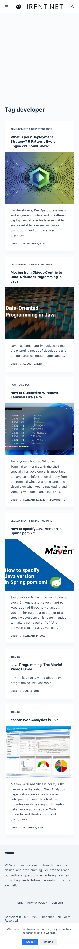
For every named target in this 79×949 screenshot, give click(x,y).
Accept (30, 941)
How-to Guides (20, 384)
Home (19, 902)
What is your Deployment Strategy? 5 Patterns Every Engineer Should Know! (33, 141)
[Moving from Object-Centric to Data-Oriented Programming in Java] (39, 313)
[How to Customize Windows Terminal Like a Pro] (39, 429)
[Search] (72, 6)
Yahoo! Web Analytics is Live (35, 720)
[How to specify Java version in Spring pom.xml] (39, 565)
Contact (57, 902)
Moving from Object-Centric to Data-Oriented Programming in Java (36, 276)
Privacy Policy (37, 902)
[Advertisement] (39, 54)
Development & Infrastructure (31, 129)
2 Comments (57, 499)
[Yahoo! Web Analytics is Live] (39, 752)
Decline (48, 941)
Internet (16, 656)
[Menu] (6, 6)
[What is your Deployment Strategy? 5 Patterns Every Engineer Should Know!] (39, 178)
